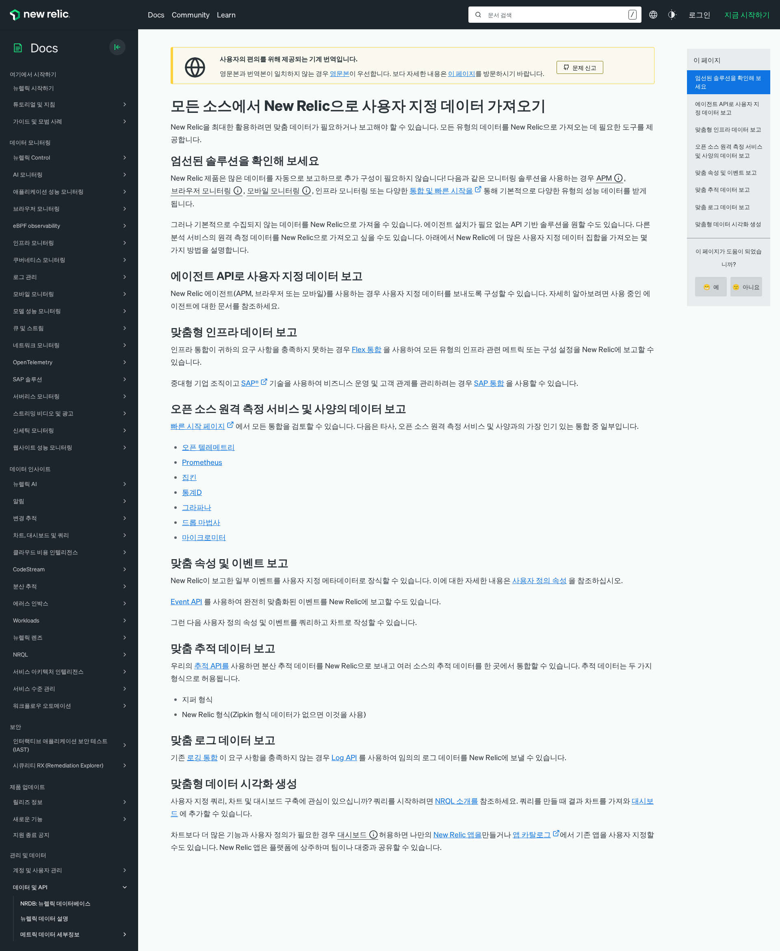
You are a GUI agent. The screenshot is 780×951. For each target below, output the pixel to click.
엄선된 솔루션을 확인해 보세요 (728, 82)
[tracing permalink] (281, 648)
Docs (156, 14)
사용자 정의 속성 (539, 580)
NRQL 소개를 (456, 800)
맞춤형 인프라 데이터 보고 (728, 129)
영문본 (339, 73)
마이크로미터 (204, 537)
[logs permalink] (281, 739)
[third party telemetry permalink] (412, 408)
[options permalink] (325, 160)
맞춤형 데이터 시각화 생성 (728, 223)
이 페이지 (461, 73)
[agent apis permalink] (369, 275)
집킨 (189, 477)
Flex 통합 (366, 349)
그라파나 (196, 507)
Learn (226, 14)
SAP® (250, 382)
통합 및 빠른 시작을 (441, 190)
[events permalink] (294, 562)
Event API (186, 601)
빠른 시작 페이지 (198, 425)
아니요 (746, 286)
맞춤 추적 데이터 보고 (722, 189)
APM (604, 177)
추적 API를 (211, 665)
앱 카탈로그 (532, 834)
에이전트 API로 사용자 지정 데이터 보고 (727, 108)
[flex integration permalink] (303, 331)
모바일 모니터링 (273, 190)
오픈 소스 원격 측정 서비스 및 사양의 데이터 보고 (729, 150)
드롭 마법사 (201, 522)
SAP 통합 (489, 382)
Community (191, 14)
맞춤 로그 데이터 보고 (722, 206)
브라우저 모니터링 (201, 190)
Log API (344, 757)
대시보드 (352, 834)
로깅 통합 (202, 757)
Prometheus (202, 462)
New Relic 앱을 (457, 834)
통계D (192, 492)
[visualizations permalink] (303, 783)
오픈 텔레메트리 (208, 447)
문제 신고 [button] (584, 67)
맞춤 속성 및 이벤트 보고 (726, 172)
